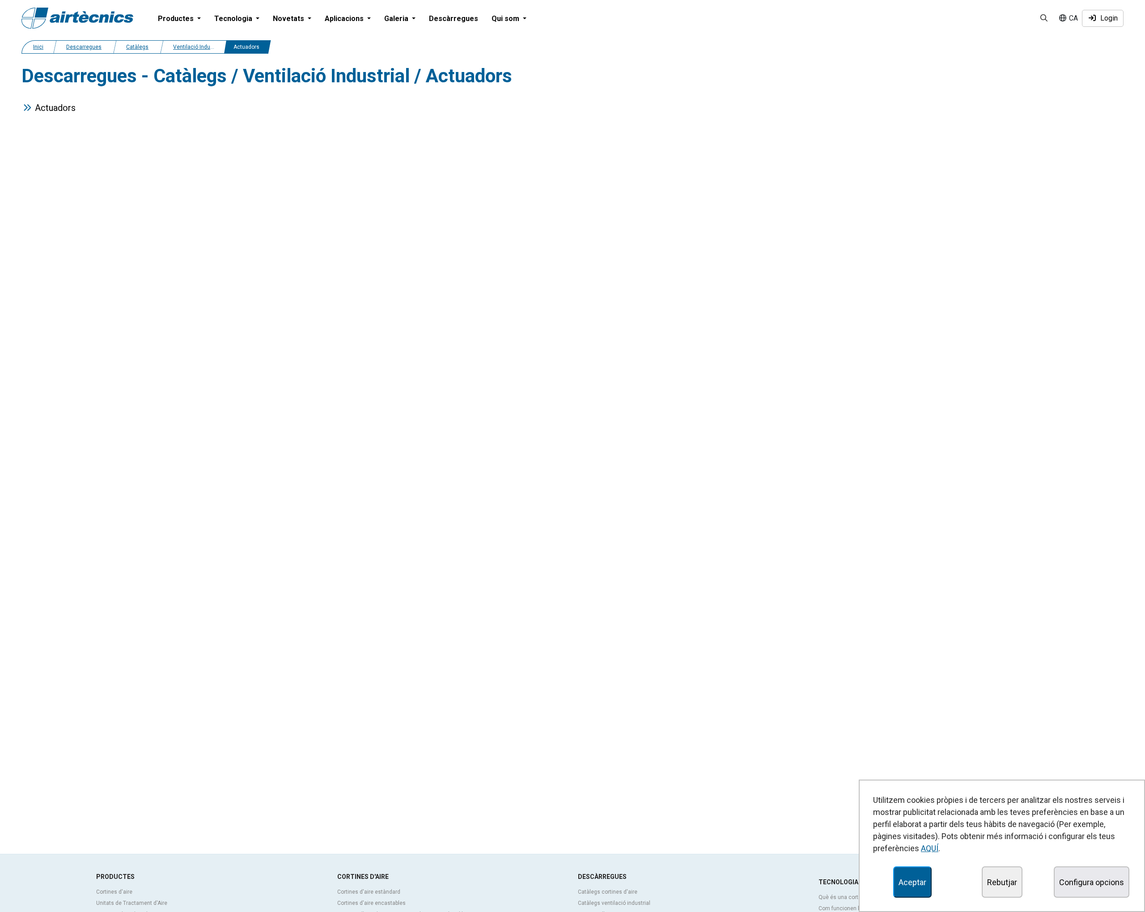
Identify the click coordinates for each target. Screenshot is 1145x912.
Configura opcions (1091, 882)
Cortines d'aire (114, 892)
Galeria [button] (397, 18)
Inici (38, 47)
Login (1107, 18)
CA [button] (1072, 18)
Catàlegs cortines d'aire (607, 892)
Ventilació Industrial (198, 47)
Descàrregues (453, 18)
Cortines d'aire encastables (371, 903)
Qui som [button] (506, 18)
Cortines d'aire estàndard (368, 892)
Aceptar (912, 882)
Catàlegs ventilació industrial (614, 903)
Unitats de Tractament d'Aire (131, 903)
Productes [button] (176, 18)
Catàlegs (137, 47)
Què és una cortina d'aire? (850, 897)
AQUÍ (929, 848)
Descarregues (84, 47)
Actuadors (57, 107)
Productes (115, 876)
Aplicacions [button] (345, 18)
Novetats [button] (289, 18)
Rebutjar (1002, 882)
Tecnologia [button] (234, 18)
